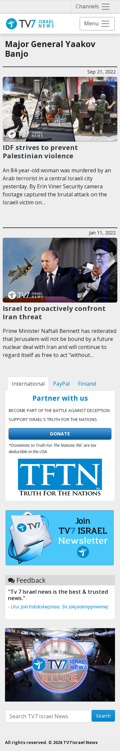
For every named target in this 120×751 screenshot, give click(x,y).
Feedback (31, 580)
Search (103, 716)
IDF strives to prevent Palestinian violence (40, 151)
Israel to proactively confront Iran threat (54, 312)
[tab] (28, 384)
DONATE (60, 433)
